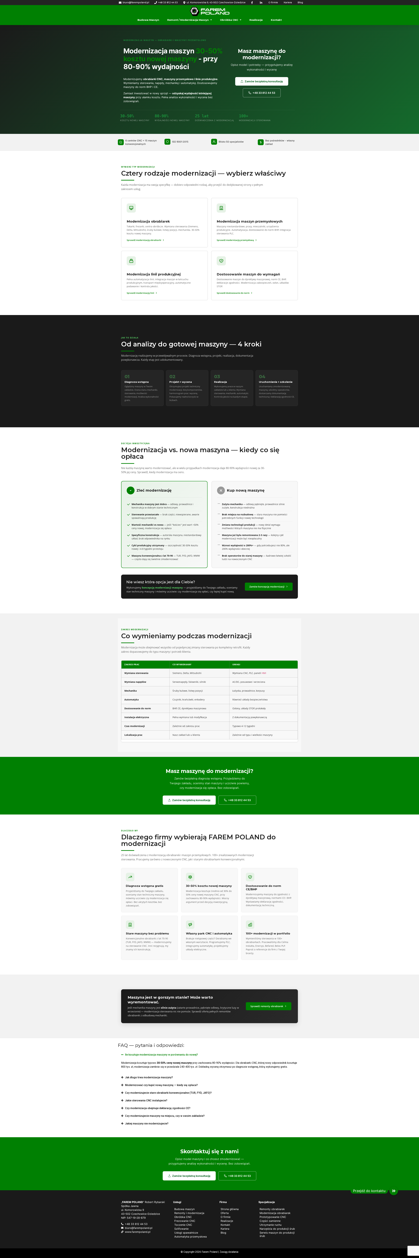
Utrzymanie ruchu (271, 1224)
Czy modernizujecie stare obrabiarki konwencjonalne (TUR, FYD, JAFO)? (168, 1092)
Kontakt (276, 19)
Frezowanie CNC (184, 1220)
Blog (223, 1232)
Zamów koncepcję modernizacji (266, 586)
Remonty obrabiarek (272, 1209)
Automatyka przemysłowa (190, 1236)
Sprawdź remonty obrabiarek (266, 1006)
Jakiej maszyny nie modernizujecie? (146, 1123)
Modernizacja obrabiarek (275, 1213)
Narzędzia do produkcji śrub (277, 1228)
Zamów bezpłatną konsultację (264, 81)
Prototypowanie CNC (273, 1217)
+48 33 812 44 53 (264, 92)
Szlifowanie (181, 1228)
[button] (209, 1055)
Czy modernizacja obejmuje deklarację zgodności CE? (157, 1108)
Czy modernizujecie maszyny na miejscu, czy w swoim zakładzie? (165, 1115)
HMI (264, 673)
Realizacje (256, 19)
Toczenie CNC (183, 1224)
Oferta (225, 1213)
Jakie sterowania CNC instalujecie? (146, 1100)
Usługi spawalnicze (186, 1232)
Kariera (225, 1228)
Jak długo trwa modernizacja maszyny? (149, 1077)
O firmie (225, 1217)
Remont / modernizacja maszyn (188, 19)
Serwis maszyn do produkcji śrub (277, 1234)
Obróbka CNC (229, 19)
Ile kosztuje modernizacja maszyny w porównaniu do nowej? (161, 1054)
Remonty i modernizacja (189, 1213)
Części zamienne (270, 1220)
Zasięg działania (229, 1251)
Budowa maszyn (148, 19)
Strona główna (230, 1209)
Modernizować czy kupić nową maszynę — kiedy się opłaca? (161, 1085)
